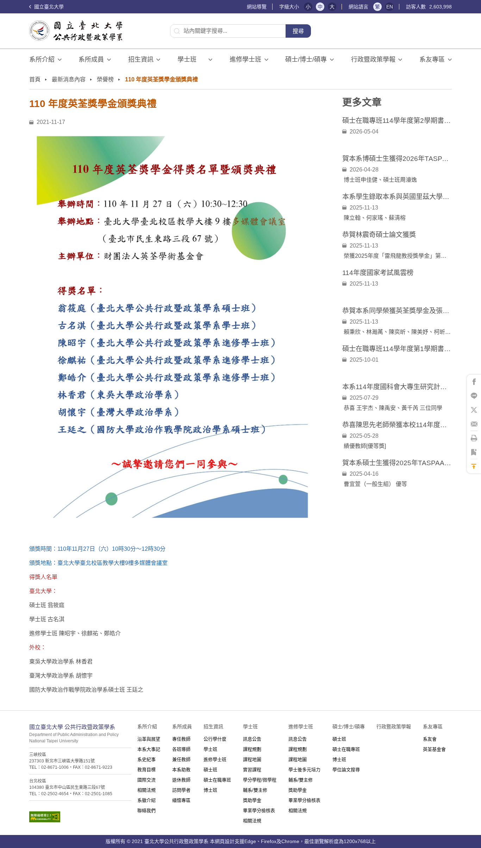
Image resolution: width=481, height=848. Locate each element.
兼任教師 (181, 759)
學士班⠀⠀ (191, 59)
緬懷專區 (181, 800)
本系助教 (181, 769)
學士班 (210, 749)
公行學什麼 (215, 739)
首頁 (34, 79)
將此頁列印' (474, 438)
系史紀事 (146, 759)
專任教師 (181, 739)
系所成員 (91, 59)
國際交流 (146, 779)
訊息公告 (252, 739)
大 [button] (332, 7)
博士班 (210, 790)
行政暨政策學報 (373, 59)
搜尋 (298, 31)
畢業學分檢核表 (259, 810)
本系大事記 (148, 749)
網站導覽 (257, 7)
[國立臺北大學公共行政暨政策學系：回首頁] (77, 30)
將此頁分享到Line (474, 396)
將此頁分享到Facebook (474, 382)
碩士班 (210, 769)
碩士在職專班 (217, 779)
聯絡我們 (146, 810)
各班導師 (181, 749)
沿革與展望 (148, 739)
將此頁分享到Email (473, 424)
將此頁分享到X (474, 410)
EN (389, 7)
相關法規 (146, 790)
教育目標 (146, 769)
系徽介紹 (146, 800)
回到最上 (474, 466)
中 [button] (320, 7)
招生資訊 (141, 59)
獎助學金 (252, 800)
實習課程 (252, 769)
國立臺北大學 (48, 6)
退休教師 (181, 779)
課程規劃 (252, 749)
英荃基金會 (434, 749)
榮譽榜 (105, 79)
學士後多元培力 (304, 769)
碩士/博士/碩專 (306, 59)
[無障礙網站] (80, 816)
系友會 (430, 739)
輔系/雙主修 (255, 790)
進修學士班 (245, 59)
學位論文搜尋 (346, 769)
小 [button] (308, 7)
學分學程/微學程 (259, 779)
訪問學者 (181, 790)
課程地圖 (252, 759)
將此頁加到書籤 (473, 452)
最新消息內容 (69, 79)
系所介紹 (42, 59)
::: (243, 7)
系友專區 (432, 59)
